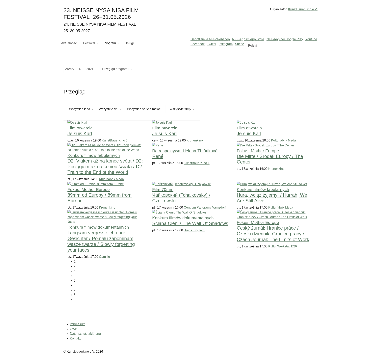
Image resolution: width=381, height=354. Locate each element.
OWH (74, 329)
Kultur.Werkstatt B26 (282, 246)
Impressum (77, 324)
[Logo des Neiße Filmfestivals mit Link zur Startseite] (190, 11)
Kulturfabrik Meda (283, 140)
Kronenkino (195, 140)
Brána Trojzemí (194, 230)
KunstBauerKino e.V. (303, 9)
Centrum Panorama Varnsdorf (205, 207)
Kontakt (75, 338)
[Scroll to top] (372, 345)
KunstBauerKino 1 (115, 140)
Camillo (104, 256)
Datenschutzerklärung (85, 333)
